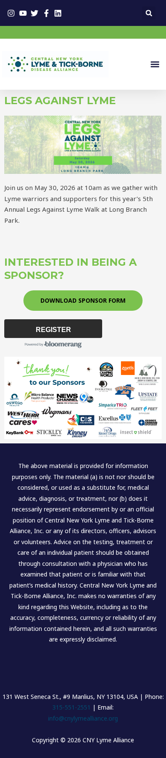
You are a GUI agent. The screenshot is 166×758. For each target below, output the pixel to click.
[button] (148, 13)
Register (53, 329)
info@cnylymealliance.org (83, 718)
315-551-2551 (71, 707)
